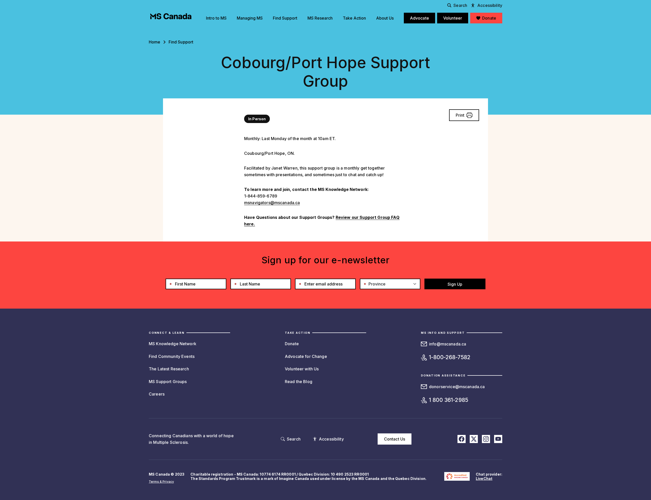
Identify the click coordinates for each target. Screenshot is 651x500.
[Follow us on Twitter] (474, 439)
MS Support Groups (168, 381)
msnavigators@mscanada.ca (272, 202)
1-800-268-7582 (449, 357)
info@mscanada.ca (447, 343)
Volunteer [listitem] (452, 18)
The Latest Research (169, 368)
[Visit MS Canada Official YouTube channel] (498, 439)
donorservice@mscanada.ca (457, 386)
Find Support (181, 41)
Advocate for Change (306, 356)
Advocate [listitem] (419, 18)
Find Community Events (172, 356)
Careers (157, 394)
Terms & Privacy (161, 481)
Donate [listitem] (489, 18)
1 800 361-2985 (448, 400)
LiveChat (484, 478)
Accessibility (489, 5)
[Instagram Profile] (486, 439)
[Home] (171, 16)
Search (460, 5)
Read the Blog (298, 381)
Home (154, 41)
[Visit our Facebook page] (461, 439)
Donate (292, 343)
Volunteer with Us (302, 368)
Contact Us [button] (394, 439)
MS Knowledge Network (172, 343)
